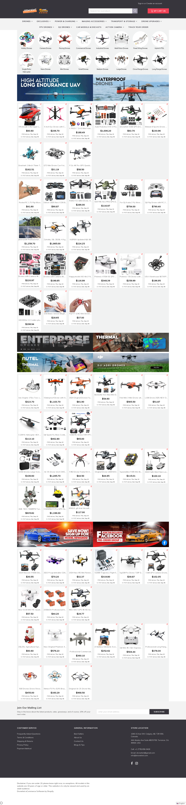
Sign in (141, 3)
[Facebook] (132, 763)
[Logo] (35, 10)
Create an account (154, 3)
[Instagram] (136, 763)
